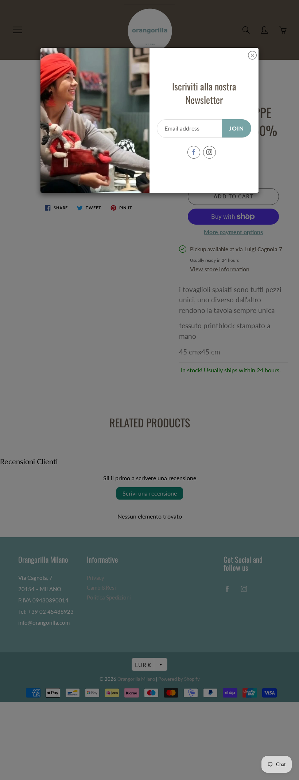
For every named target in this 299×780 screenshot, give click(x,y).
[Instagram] (209, 152)
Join (236, 128)
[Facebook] (193, 152)
